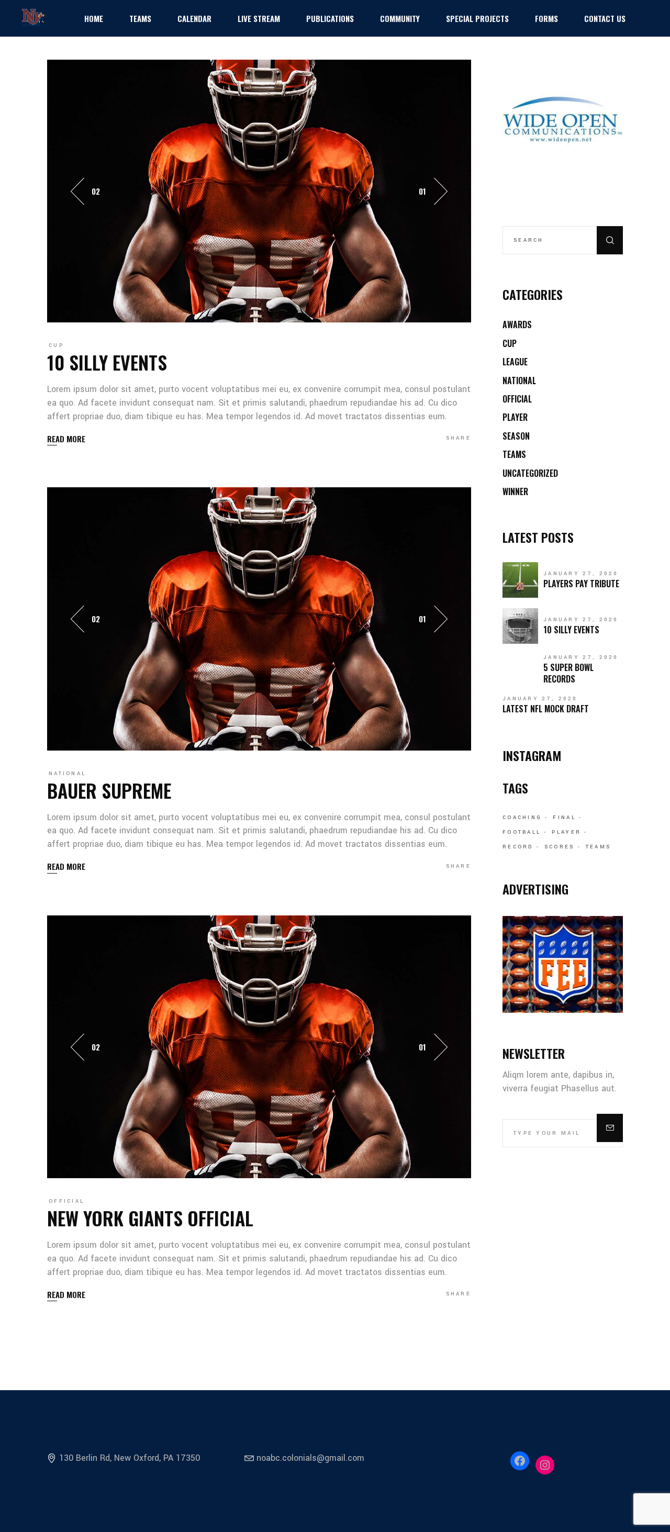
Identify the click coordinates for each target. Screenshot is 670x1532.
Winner (515, 491)
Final (564, 817)
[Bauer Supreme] (259, 618)
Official (66, 1201)
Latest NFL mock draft (545, 708)
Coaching (522, 817)
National (67, 773)
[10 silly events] (259, 190)
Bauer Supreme (109, 790)
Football (521, 832)
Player (515, 417)
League (515, 361)
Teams (514, 454)
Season (516, 436)
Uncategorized (530, 473)
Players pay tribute (581, 583)
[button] (441, 191)
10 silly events (107, 362)
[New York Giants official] (259, 1046)
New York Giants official (150, 1218)
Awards (517, 324)
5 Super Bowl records (568, 673)
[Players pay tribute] (520, 580)
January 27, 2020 (581, 573)
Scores (559, 847)
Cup (56, 345)
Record (517, 847)
